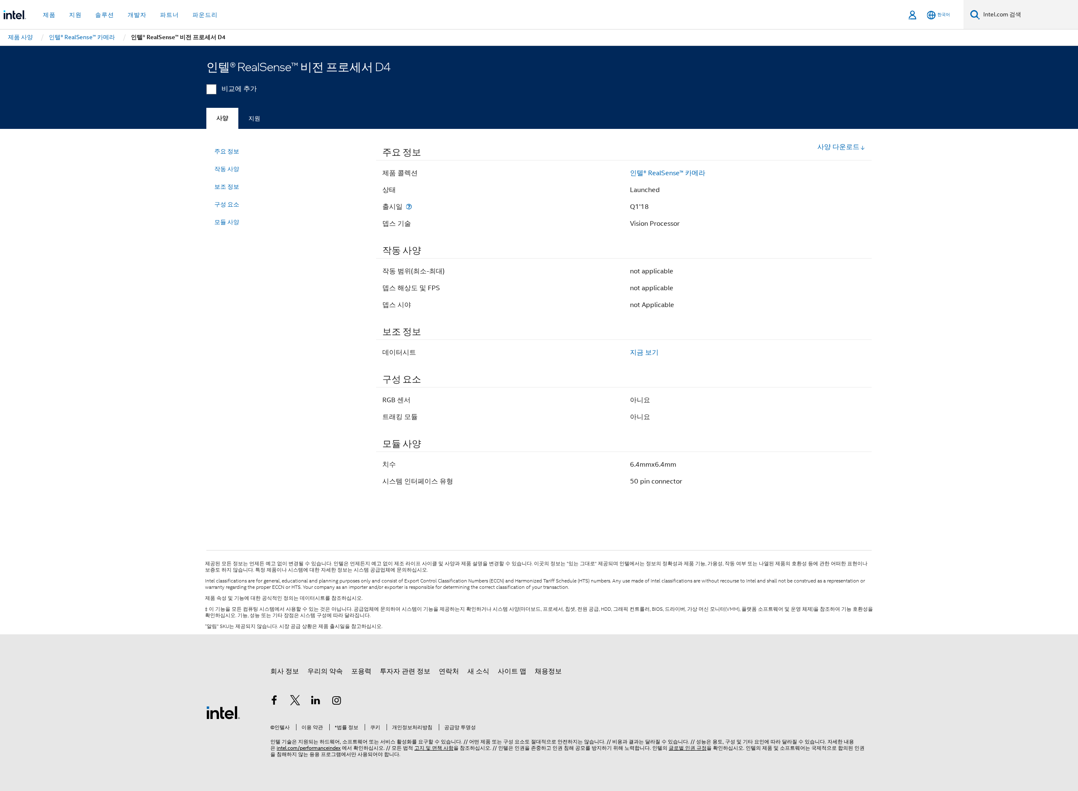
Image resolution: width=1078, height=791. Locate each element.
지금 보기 (644, 352)
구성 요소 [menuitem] (226, 204)
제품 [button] (49, 15)
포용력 (361, 671)
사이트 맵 (512, 671)
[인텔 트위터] (295, 701)
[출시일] (409, 206)
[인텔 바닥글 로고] (223, 712)
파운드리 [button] (205, 15)
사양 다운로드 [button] (838, 147)
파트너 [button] (169, 15)
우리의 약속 (325, 671)
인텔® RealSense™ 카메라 (667, 173)
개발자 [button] (137, 15)
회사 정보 (284, 671)
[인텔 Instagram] (337, 701)
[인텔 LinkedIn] (316, 701)
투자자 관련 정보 (405, 671)
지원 (254, 118)
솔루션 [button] (104, 15)
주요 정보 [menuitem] (226, 151)
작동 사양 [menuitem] (226, 169)
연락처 (449, 671)
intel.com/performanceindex (309, 748)
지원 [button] (75, 15)
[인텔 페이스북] (274, 701)
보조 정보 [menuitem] (226, 186)
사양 (222, 118)
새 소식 (478, 671)
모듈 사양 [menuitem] (226, 222)
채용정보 (548, 671)
